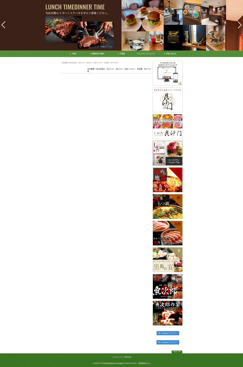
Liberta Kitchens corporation (114, 363)
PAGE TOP (177, 352)
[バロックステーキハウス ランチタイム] (121, 49)
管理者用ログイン (145, 363)
